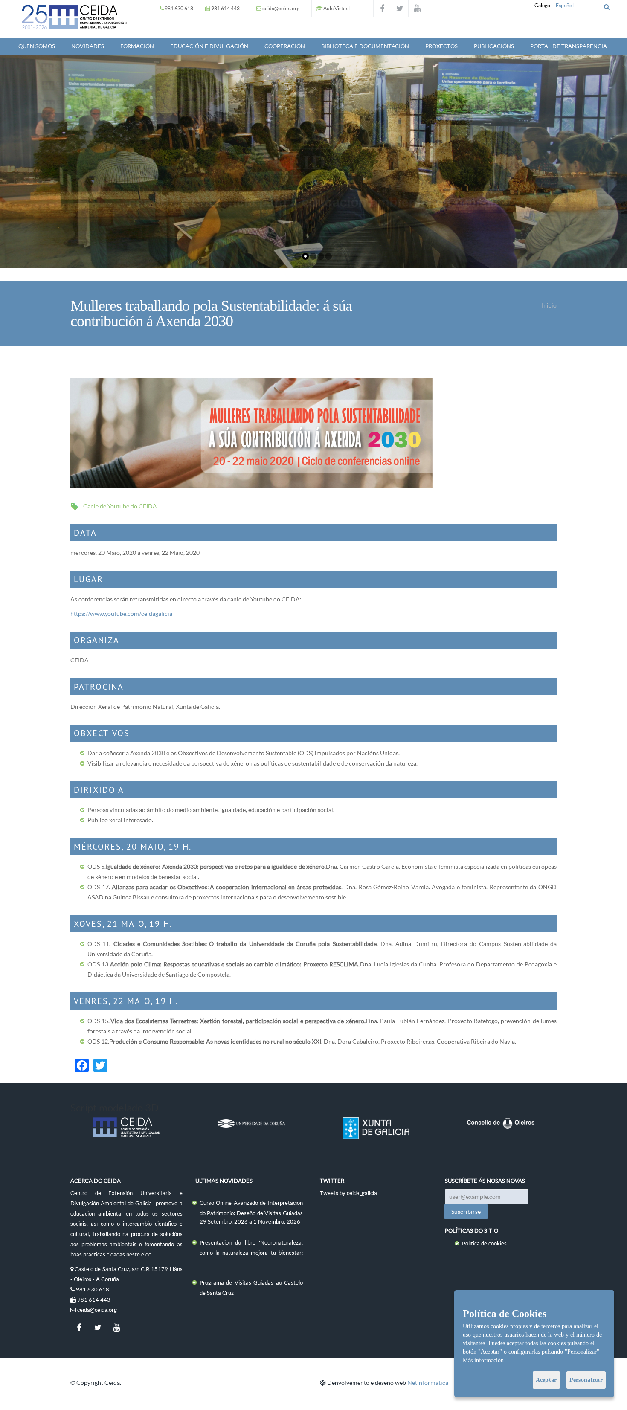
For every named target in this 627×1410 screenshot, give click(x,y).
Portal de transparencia (568, 46)
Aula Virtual (336, 8)
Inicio (549, 305)
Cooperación (284, 46)
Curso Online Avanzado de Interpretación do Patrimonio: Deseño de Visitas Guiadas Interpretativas (251, 1213)
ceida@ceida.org (280, 8)
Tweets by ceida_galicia (348, 1193)
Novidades (87, 46)
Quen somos (36, 46)
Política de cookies (484, 1243)
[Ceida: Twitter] (399, 8)
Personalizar (586, 1380)
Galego (542, 5)
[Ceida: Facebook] (382, 8)
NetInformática (427, 1382)
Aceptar (546, 1380)
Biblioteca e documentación (365, 46)
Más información (483, 1360)
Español (565, 5)
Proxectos (441, 46)
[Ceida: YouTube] (417, 8)
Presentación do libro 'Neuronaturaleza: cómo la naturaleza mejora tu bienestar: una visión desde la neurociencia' (251, 1252)
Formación (137, 46)
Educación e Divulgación (209, 46)
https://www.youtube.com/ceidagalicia (121, 613)
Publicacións (494, 46)
